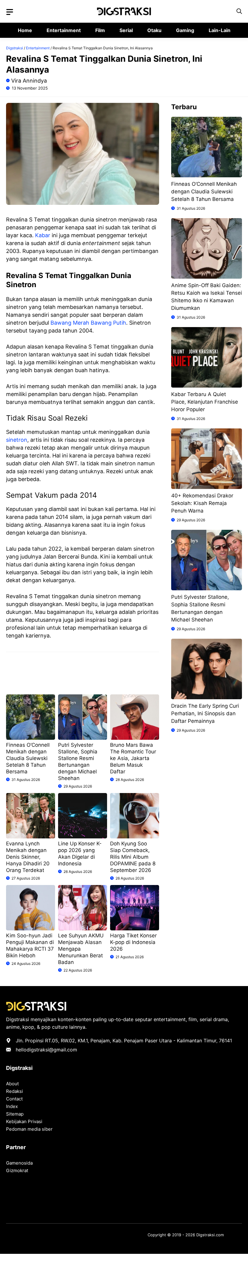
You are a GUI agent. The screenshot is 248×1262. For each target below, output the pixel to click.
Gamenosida (19, 1163)
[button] (239, 11)
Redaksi (14, 1091)
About (12, 1084)
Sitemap (15, 1114)
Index (12, 1106)
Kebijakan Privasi (24, 1121)
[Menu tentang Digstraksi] (9, 12)
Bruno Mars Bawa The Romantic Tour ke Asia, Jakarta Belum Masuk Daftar (133, 758)
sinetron (16, 440)
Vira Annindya (29, 80)
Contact (14, 1099)
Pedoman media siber (29, 1129)
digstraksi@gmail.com (52, 1050)
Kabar (42, 235)
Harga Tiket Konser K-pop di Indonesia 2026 (133, 942)
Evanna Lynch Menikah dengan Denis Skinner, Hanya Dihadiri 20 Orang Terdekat (28, 857)
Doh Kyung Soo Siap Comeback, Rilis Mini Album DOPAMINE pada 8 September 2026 (132, 857)
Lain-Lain (219, 30)
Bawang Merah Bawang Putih (88, 323)
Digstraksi (14, 48)
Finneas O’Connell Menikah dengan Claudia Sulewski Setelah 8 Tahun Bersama (28, 758)
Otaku (154, 30)
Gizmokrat (17, 1170)
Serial (126, 30)
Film (100, 30)
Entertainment (64, 30)
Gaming (185, 30)
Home (25, 30)
